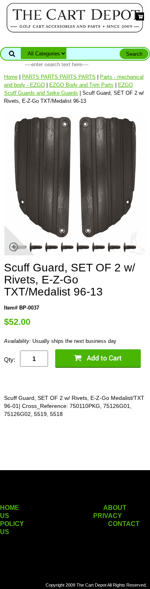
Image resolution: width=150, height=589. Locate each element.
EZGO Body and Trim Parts (81, 85)
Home (11, 77)
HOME (9, 507)
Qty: (9, 359)
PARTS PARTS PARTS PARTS (59, 77)
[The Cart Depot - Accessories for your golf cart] (75, 17)
